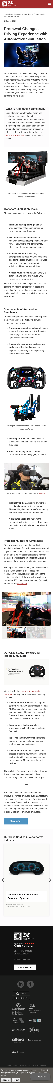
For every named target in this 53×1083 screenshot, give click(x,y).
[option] (26, 609)
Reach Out (15, 821)
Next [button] (48, 606)
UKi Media (22, 583)
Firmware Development (12, 906)
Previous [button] (5, 606)
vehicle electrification (15, 135)
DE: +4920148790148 (23, 951)
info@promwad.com (22, 959)
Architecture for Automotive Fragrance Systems (23, 896)
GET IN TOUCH (25, 967)
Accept (5, 1080)
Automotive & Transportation (14, 904)
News (11, 14)
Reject (16, 1080)
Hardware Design (25, 906)
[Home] (9, 4)
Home (6, 14)
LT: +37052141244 (21, 954)
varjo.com (42, 493)
